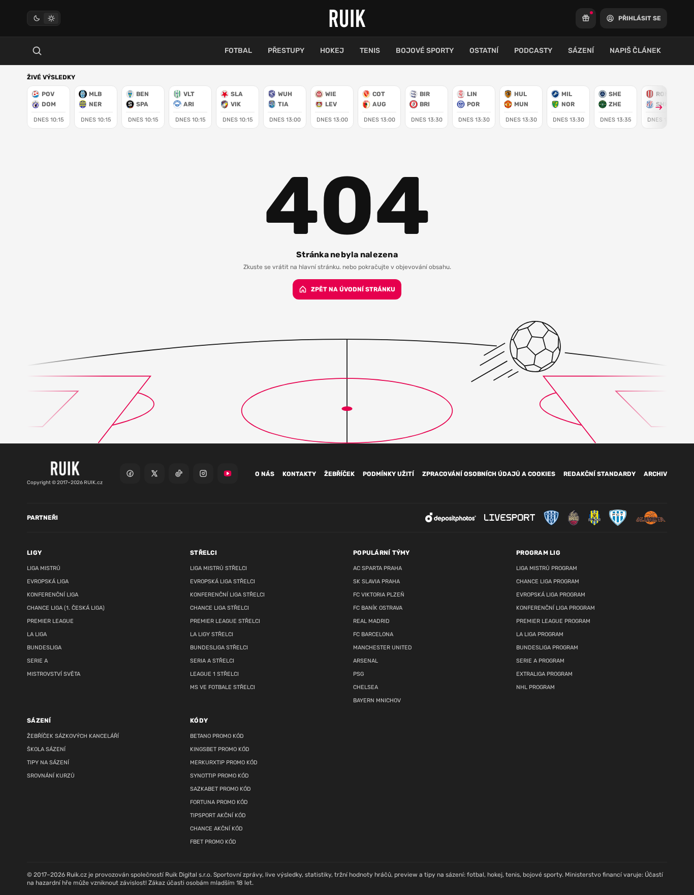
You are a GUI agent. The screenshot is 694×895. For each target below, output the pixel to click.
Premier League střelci (225, 621)
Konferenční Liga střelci (227, 594)
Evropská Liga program (550, 594)
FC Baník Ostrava (377, 608)
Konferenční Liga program (555, 608)
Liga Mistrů (43, 568)
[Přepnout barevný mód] (43, 18)
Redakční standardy (599, 474)
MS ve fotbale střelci (222, 687)
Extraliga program (544, 674)
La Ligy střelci (211, 634)
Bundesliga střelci (219, 647)
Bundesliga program (547, 647)
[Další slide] (654, 107)
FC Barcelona (373, 634)
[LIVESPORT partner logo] (509, 517)
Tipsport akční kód (218, 815)
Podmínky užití (388, 474)
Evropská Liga (48, 581)
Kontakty (299, 474)
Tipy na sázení (48, 762)
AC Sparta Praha (377, 568)
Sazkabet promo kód (220, 789)
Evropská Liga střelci (222, 581)
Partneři (42, 517)
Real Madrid (371, 621)
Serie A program (540, 661)
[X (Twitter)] (154, 473)
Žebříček (339, 474)
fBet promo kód (213, 842)
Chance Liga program (547, 581)
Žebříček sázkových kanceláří (73, 736)
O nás (264, 474)
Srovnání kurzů (51, 775)
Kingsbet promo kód (219, 749)
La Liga (37, 634)
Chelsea (365, 687)
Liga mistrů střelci (218, 568)
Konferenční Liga (52, 594)
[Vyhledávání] (37, 51)
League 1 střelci (214, 674)
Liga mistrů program (546, 568)
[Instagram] (203, 473)
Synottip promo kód (219, 775)
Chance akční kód (216, 828)
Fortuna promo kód (219, 802)
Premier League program (553, 621)
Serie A (37, 661)
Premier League (50, 621)
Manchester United (382, 647)
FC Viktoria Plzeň (378, 594)
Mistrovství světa (53, 674)
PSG (358, 674)
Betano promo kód (217, 736)
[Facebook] (130, 473)
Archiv (655, 474)
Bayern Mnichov (377, 700)
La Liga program (539, 634)
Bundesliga (44, 647)
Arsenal (365, 661)
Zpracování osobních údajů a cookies (488, 474)
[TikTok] (179, 473)
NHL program (535, 687)
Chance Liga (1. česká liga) (66, 608)
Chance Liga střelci (219, 608)
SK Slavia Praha (376, 581)
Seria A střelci (212, 661)
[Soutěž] (586, 18)
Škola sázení (46, 749)
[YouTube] (227, 473)
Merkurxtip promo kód (224, 762)
